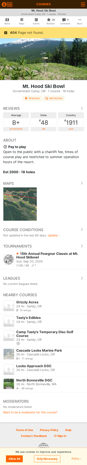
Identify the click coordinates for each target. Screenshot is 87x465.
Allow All (14, 458)
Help (68, 430)
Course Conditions (23, 230)
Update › (54, 235)
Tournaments (17, 246)
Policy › (76, 458)
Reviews (11, 108)
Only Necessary (47, 458)
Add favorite (55, 98)
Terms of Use (24, 430)
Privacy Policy (49, 430)
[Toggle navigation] (83, 4)
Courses (43, 4)
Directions (34, 98)
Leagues (11, 278)
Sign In (61, 435)
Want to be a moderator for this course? (30, 412)
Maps (8, 183)
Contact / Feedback (34, 435)
